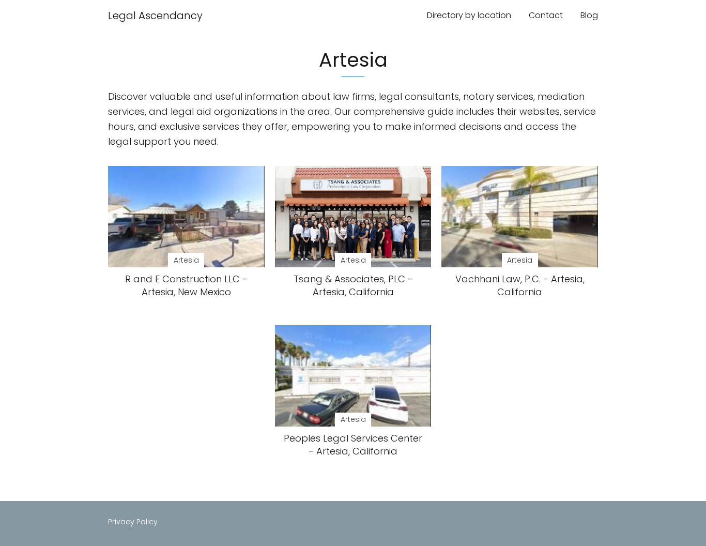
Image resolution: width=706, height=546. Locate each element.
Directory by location (469, 15)
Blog (589, 15)
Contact (546, 15)
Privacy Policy (133, 522)
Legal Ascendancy (155, 15)
